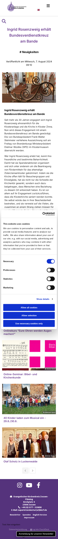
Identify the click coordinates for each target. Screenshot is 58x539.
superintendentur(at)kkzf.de (32, 510)
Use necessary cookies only (29, 323)
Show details (42, 299)
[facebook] (38, 485)
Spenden (27, 514)
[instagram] (20, 485)
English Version (40, 514)
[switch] (51, 270)
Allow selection (29, 315)
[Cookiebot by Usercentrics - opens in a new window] (42, 214)
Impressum (29, 517)
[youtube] (29, 485)
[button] (41, 5)
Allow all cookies (29, 307)
